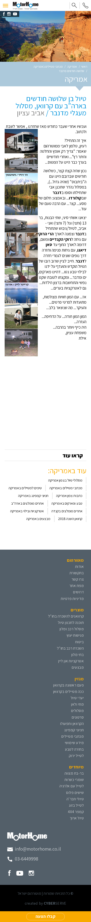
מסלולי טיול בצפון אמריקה (65, 480)
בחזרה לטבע (74, 749)
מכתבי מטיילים (72, 736)
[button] (5, 5)
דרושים (78, 591)
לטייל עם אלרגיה (71, 785)
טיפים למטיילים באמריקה (25, 487)
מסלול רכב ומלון (71, 628)
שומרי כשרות (74, 779)
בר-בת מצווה (74, 773)
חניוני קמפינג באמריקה (33, 495)
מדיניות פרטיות (72, 598)
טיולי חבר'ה (75, 798)
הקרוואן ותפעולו (72, 723)
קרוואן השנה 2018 (70, 518)
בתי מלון (77, 654)
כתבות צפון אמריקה (69, 495)
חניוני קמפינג (74, 729)
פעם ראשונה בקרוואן (68, 685)
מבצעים (78, 667)
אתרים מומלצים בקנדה (66, 511)
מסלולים (77, 710)
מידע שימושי (74, 742)
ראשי (84, 66)
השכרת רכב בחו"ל (70, 648)
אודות (79, 566)
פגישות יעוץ (75, 635)
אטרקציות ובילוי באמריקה (27, 511)
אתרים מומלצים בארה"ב (27, 503)
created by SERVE (45, 903)
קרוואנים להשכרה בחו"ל (66, 616)
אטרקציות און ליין (71, 660)
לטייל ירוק (76, 755)
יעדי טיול (77, 697)
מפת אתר (76, 585)
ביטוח (79, 641)
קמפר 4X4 (76, 811)
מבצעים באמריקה (38, 518)
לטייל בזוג (76, 805)
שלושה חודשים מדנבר (71, 71)
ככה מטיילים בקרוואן (68, 691)
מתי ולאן (77, 704)
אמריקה (72, 67)
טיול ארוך (77, 818)
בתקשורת (77, 572)
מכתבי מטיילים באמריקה (48, 67)
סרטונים (78, 717)
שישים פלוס (75, 792)
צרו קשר (78, 579)
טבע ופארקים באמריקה (66, 503)
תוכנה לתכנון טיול (71, 622)
